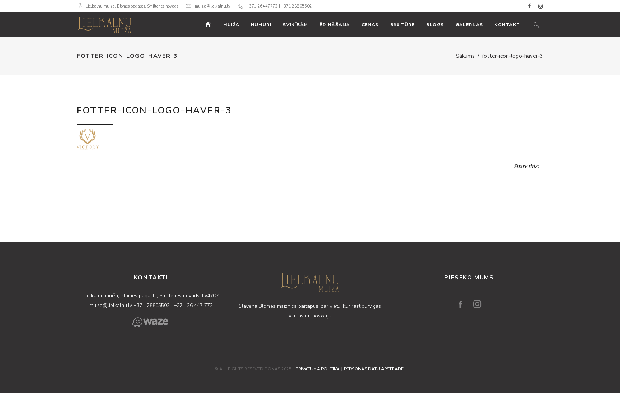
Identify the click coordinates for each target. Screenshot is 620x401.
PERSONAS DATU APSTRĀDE (374, 369)
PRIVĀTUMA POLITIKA (318, 369)
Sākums (465, 56)
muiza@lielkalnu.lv (212, 6)
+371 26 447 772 (193, 305)
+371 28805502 (296, 6)
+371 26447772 (262, 6)
